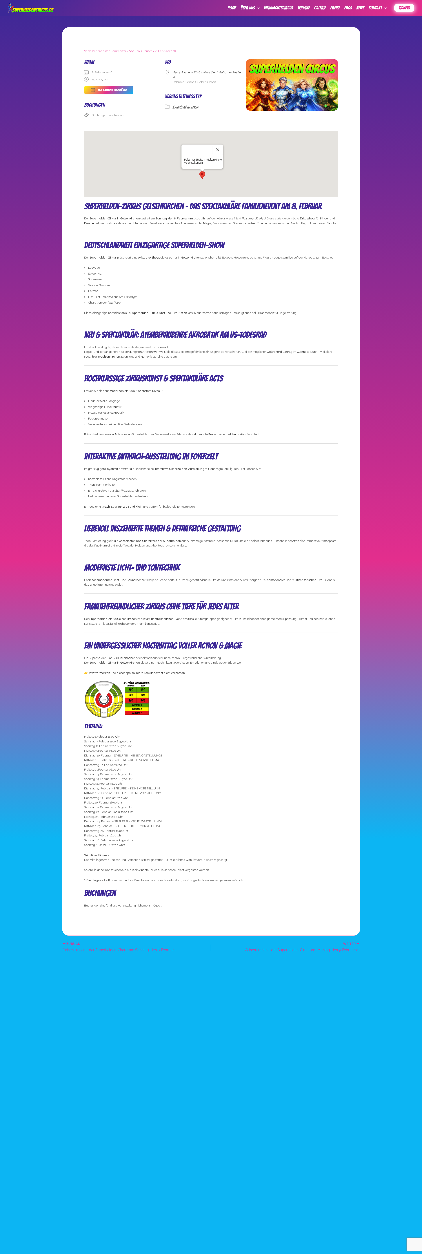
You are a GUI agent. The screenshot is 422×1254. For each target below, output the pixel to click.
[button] (257, 8)
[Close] (218, 150)
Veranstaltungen (193, 162)
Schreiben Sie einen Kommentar (105, 51)
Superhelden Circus (185, 106)
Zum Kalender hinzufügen (112, 90)
